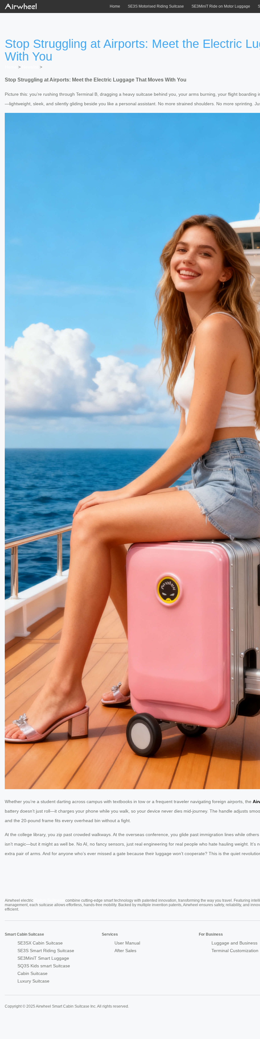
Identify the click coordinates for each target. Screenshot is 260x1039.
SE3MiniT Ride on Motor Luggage (221, 6)
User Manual (127, 942)
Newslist (30, 66)
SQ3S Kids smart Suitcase (43, 965)
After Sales (125, 950)
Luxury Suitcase (33, 981)
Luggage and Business (234, 942)
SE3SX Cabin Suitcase (40, 942)
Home (115, 6)
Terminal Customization (234, 950)
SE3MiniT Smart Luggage (43, 958)
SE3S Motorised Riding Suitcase (156, 6)
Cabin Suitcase (49, 900)
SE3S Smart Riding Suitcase (45, 950)
